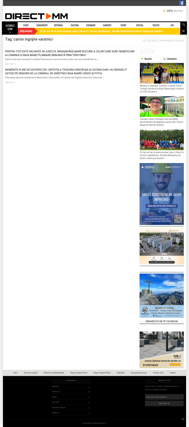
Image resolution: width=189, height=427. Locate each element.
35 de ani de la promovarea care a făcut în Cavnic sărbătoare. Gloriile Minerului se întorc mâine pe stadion (162, 155)
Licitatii (55, 402)
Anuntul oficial (58, 407)
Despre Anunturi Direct (78, 372)
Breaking (26, 31)
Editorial (56, 391)
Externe (55, 412)
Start (15, 372)
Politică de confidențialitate (54, 372)
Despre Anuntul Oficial (102, 372)
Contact (173, 372)
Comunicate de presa (139, 372)
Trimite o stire (158, 372)
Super (54, 396)
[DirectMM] (36, 16)
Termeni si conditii (30, 372)
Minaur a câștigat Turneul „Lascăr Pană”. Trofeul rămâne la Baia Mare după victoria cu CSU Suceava (162, 88)
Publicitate (121, 372)
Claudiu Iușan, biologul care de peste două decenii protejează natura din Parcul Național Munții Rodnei (161, 122)
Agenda (55, 386)
